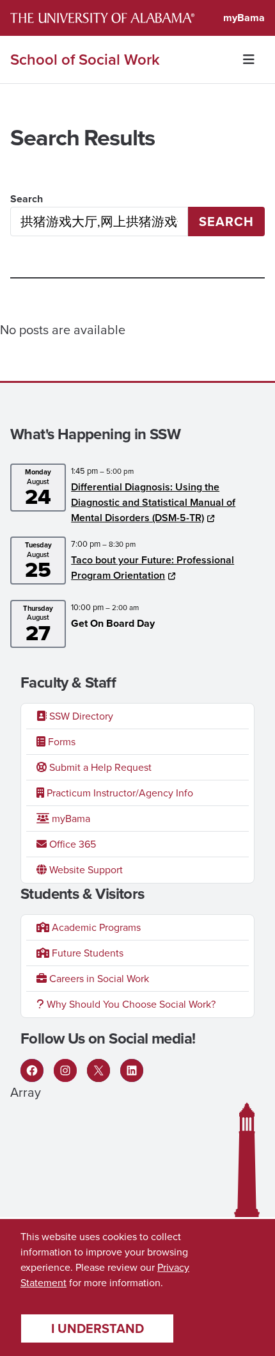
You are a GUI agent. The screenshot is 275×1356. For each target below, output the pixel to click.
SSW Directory (80, 716)
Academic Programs (95, 927)
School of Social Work (85, 59)
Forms (60, 741)
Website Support (85, 869)
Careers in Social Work (98, 978)
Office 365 (71, 844)
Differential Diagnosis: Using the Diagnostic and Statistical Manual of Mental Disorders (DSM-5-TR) (153, 502)
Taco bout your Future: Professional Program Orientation (152, 568)
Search (26, 198)
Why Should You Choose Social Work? (130, 1004)
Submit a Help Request (99, 767)
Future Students (86, 953)
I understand (97, 1328)
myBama (244, 17)
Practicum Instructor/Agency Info (118, 793)
